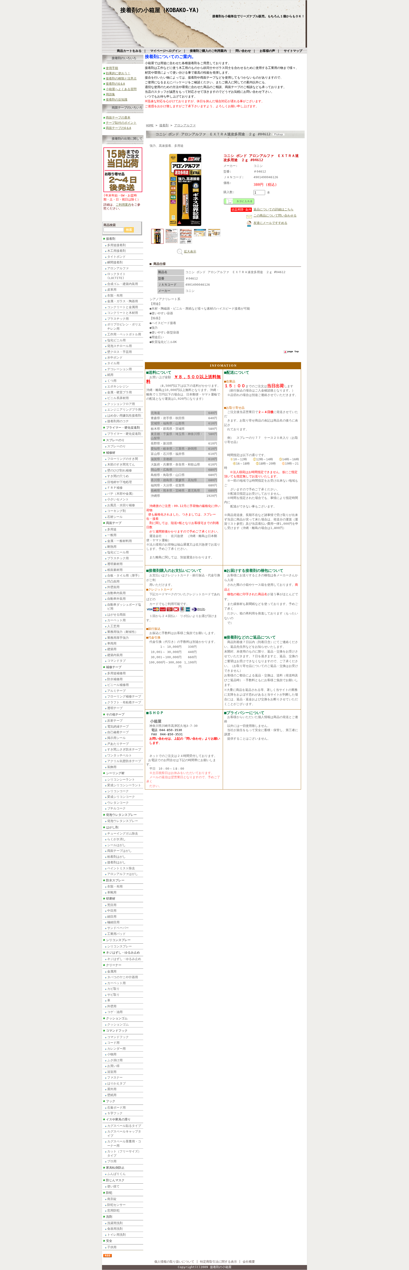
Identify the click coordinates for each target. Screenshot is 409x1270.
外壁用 (111, 1006)
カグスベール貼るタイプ (124, 1126)
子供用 (111, 1247)
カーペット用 (116, 620)
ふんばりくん (116, 1174)
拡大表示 (190, 251)
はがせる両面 (116, 614)
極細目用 (113, 922)
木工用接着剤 (116, 251)
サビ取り (113, 994)
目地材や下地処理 (119, 482)
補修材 (110, 452)
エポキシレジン (118, 386)
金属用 (111, 971)
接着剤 (110, 238)
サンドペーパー (118, 928)
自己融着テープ (118, 732)
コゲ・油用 (115, 1012)
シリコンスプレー (118, 940)
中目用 (111, 910)
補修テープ (113, 667)
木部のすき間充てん (121, 464)
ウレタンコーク (118, 802)
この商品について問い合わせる (275, 215)
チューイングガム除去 (122, 833)
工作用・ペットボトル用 (124, 334)
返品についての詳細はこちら (273, 209)
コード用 (113, 1042)
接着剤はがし (116, 862)
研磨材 (110, 898)
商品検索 (109, 225)
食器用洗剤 (115, 1228)
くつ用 (111, 380)
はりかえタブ (116, 1083)
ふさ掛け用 (115, 1060)
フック (110, 1101)
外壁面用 (113, 587)
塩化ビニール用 (118, 552)
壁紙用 (111, 1095)
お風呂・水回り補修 (121, 505)
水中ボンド (115, 357)
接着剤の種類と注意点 (121, 78)
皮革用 (111, 289)
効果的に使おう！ (118, 73)
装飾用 (111, 767)
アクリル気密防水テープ (124, 761)
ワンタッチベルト (119, 755)
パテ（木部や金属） (121, 493)
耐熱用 (111, 546)
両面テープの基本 (118, 117)
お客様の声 (267, 51)
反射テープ (115, 720)
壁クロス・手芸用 (119, 352)
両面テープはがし (119, 851)
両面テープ (113, 523)
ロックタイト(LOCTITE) (116, 276)
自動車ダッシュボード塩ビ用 (124, 606)
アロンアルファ (118, 268)
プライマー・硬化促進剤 (123, 427)
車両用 (111, 643)
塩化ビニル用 (116, 340)
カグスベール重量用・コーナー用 (124, 1143)
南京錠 (111, 1199)
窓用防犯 (113, 1210)
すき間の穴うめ (118, 476)
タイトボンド (116, 256)
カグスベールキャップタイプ (124, 1133)
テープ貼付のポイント (121, 122)
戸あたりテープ (118, 744)
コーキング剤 (116, 511)
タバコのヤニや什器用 (122, 977)
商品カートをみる (129, 51)
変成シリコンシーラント (124, 785)
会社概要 (249, 1261)
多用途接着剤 (116, 245)
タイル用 (113, 363)
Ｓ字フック (115, 1113)
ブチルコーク (116, 808)
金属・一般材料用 (119, 541)
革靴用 (111, 892)
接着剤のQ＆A (115, 83)
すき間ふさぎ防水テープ (124, 749)
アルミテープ (116, 691)
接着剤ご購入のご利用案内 (208, 51)
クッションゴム (117, 1018)
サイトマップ (293, 51)
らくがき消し (116, 839)
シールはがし (116, 845)
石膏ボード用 (116, 1107)
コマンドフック (117, 1030)
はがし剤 (112, 827)
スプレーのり (115, 440)
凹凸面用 (113, 581)
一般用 (111, 535)
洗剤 (109, 1216)
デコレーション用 (119, 369)
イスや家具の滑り (118, 1119)
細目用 (111, 916)
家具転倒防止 (115, 1167)
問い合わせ (243, 51)
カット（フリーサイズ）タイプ (124, 1153)
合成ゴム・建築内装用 (122, 284)
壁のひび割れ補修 (119, 470)
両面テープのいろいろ (127, 107)
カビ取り (113, 988)
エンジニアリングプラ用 (124, 409)
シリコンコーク (118, 791)
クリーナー (113, 965)
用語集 (110, 94)
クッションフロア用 (121, 404)
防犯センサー (116, 1205)
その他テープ (115, 714)
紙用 (110, 375)
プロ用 (111, 1161)
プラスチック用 (118, 318)
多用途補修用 (116, 673)
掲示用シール (116, 738)
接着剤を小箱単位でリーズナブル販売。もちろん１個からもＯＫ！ (258, 16)
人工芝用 (113, 626)
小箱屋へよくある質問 (121, 89)
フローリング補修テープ (124, 696)
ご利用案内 (123, 204)
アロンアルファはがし (122, 874)
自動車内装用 (116, 593)
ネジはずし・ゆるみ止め (123, 952)
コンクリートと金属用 (122, 307)
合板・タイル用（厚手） (124, 575)
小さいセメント (118, 499)
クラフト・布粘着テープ (124, 702)
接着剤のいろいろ (124, 58)
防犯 (109, 1193)
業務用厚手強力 (118, 637)
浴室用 (111, 1072)
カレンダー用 (116, 1048)
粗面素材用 (115, 570)
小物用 (111, 1054)
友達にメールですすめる (270, 223)
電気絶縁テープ (118, 726)
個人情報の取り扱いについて (174, 1261)
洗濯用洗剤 (115, 1223)
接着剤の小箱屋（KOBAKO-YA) (159, 10)
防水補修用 (115, 679)
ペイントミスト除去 (121, 868)
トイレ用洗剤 (116, 1234)
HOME (150, 125)
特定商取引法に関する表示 (218, 1261)
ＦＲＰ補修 (115, 487)
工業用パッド (116, 934)
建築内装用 (115, 655)
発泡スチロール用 (119, 346)
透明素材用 (115, 564)
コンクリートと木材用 (122, 313)
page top (293, 351)
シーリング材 (115, 773)
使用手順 (112, 68)
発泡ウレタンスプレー (121, 815)
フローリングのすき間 (122, 459)
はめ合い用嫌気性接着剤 (124, 415)
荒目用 (111, 905)
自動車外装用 (116, 598)
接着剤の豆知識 (116, 99)
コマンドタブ (116, 660)
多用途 (111, 529)
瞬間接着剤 (115, 262)
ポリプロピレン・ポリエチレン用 (124, 326)
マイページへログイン (165, 51)
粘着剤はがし (116, 856)
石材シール (115, 517)
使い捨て (113, 1186)
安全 (109, 1241)
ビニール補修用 (118, 685)
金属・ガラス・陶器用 (122, 301)
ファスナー (115, 1077)
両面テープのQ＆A (118, 128)
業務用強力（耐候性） (122, 632)
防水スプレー (115, 880)
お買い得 (113, 1066)
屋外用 (111, 1089)
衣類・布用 (115, 295)
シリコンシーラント (121, 779)
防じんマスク (115, 1180)
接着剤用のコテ (118, 421)
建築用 (111, 649)
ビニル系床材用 (118, 398)
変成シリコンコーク (121, 797)
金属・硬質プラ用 (119, 392)
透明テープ (115, 708)
